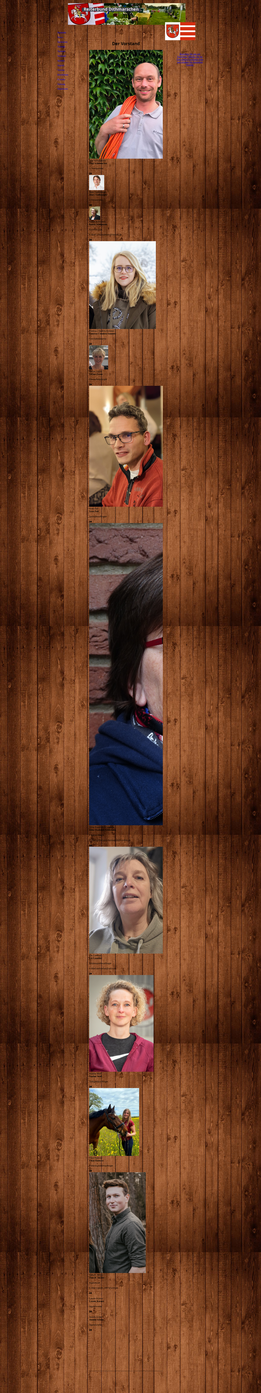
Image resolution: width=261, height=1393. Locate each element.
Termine (61, 46)
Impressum (62, 88)
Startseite (61, 32)
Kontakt (61, 79)
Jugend (60, 65)
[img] (180, 25)
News (60, 37)
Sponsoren (62, 42)
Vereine (61, 70)
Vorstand (61, 56)
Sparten (61, 60)
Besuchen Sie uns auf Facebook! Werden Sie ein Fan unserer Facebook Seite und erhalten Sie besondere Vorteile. (190, 59)
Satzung (61, 84)
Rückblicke (62, 74)
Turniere (61, 51)
